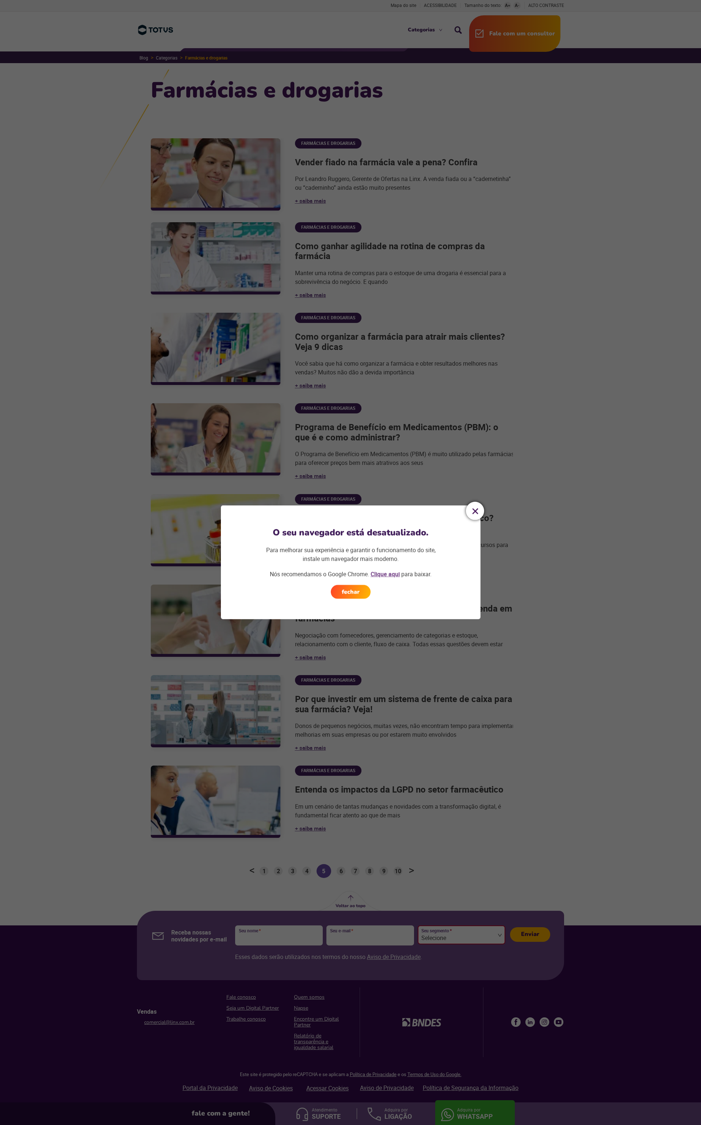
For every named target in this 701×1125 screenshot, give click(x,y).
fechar (351, 592)
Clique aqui (385, 574)
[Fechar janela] (475, 511)
